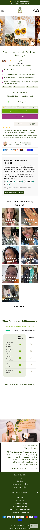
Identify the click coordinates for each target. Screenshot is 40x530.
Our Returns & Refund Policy (20, 510)
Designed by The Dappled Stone (20, 528)
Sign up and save (19, 492)
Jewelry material (20, 92)
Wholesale (20, 501)
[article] (10, 217)
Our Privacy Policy (20, 507)
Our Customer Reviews (20, 484)
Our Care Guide (20, 487)
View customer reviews (14, 192)
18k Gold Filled (12, 96)
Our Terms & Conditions (20, 513)
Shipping (12, 65)
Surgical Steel (27, 96)
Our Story (20, 478)
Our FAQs (20, 498)
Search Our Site (20, 475)
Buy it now (20, 117)
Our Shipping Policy (20, 504)
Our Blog (20, 481)
